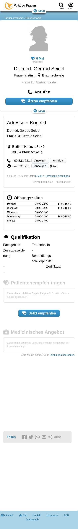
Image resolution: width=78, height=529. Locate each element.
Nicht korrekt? (63, 182)
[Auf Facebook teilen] (25, 437)
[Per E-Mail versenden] (45, 437)
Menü (41, 11)
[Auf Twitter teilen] (31, 437)
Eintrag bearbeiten (43, 182)
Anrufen (58, 160)
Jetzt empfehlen (42, 313)
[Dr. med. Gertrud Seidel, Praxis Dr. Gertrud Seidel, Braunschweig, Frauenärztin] (37, 37)
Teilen (11, 437)
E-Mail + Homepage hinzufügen (52, 176)
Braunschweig (33, 18)
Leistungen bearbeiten (62, 355)
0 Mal (40, 58)
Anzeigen (40, 160)
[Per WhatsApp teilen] (38, 437)
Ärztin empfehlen (42, 101)
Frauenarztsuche (14, 18)
